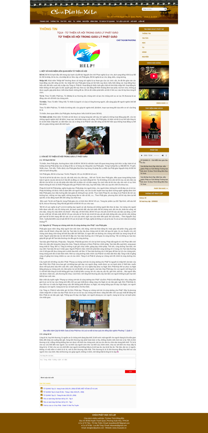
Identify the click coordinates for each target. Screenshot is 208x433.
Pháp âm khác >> (161, 188)
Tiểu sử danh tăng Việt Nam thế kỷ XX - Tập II (58, 399)
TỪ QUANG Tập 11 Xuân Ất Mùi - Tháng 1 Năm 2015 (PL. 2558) (63, 392)
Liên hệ (141, 21)
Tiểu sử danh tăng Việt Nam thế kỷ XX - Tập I (57, 402)
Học (70, 21)
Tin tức (63, 21)
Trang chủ (44, 21)
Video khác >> (162, 103)
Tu (74, 21)
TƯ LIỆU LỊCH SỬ (122, 21)
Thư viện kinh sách (154, 108)
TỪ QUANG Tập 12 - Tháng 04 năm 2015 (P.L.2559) (59, 395)
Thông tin (54, 21)
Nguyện (85, 21)
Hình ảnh (94, 21)
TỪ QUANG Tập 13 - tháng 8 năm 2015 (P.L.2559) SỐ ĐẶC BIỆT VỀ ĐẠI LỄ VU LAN (70, 388)
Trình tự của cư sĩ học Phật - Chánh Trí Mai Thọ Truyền (61, 405)
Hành (79, 21)
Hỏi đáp (134, 21)
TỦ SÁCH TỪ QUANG (107, 21)
